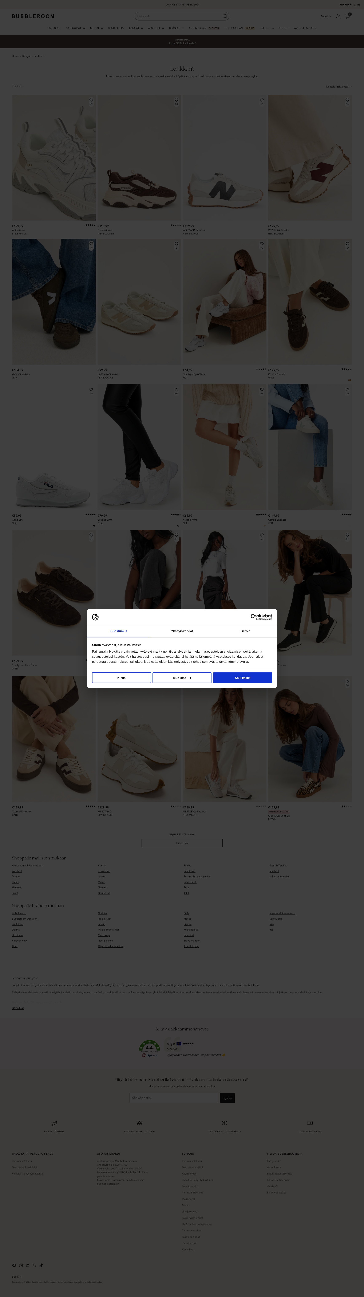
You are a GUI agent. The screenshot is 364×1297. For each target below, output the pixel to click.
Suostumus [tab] (118, 631)
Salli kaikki (242, 677)
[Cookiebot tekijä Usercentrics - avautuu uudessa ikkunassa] (253, 617)
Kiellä (121, 677)
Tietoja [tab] (245, 631)
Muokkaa (179, 677)
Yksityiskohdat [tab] (182, 631)
